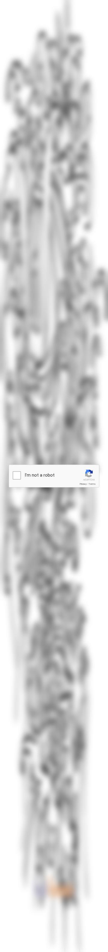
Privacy (83, 484)
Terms (92, 484)
